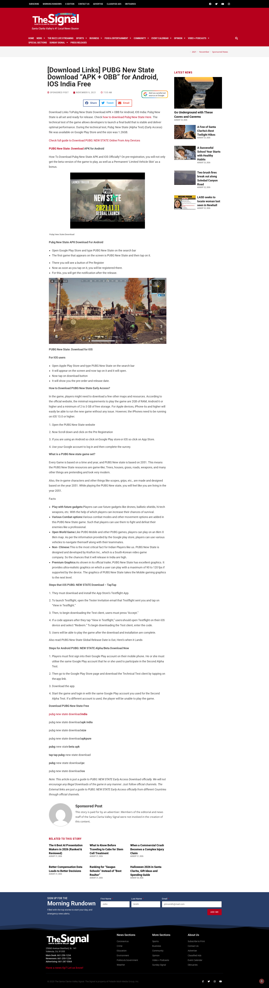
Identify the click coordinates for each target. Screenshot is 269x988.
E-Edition (69, 4)
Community (140, 38)
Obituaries (130, 4)
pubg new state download (68, 714)
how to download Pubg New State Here (127, 117)
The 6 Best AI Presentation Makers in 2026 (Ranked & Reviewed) (66, 849)
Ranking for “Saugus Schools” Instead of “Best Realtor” (105, 870)
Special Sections (37, 42)
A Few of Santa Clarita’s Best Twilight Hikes (206, 130)
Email (165, 898)
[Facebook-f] (203, 981)
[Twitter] (216, 4)
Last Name (136, 898)
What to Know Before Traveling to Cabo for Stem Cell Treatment (106, 849)
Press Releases (79, 42)
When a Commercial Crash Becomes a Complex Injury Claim (147, 849)
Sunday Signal (57, 42)
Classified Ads (114, 4)
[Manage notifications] (261, 981)
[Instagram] (229, 4)
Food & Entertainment (116, 38)
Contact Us (83, 4)
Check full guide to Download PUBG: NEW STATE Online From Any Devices (94, 140)
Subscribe (34, 4)
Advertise (98, 4)
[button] (236, 38)
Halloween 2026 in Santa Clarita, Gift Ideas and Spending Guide (145, 870)
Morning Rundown (52, 4)
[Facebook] (210, 4)
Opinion (178, 38)
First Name (106, 898)
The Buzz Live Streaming (60, 38)
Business (94, 38)
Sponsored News (220, 51)
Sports (80, 38)
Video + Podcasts (197, 38)
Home (31, 38)
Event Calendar (159, 38)
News (39, 38)
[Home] (188, 51)
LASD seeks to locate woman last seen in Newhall (208, 201)
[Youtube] (222, 4)
